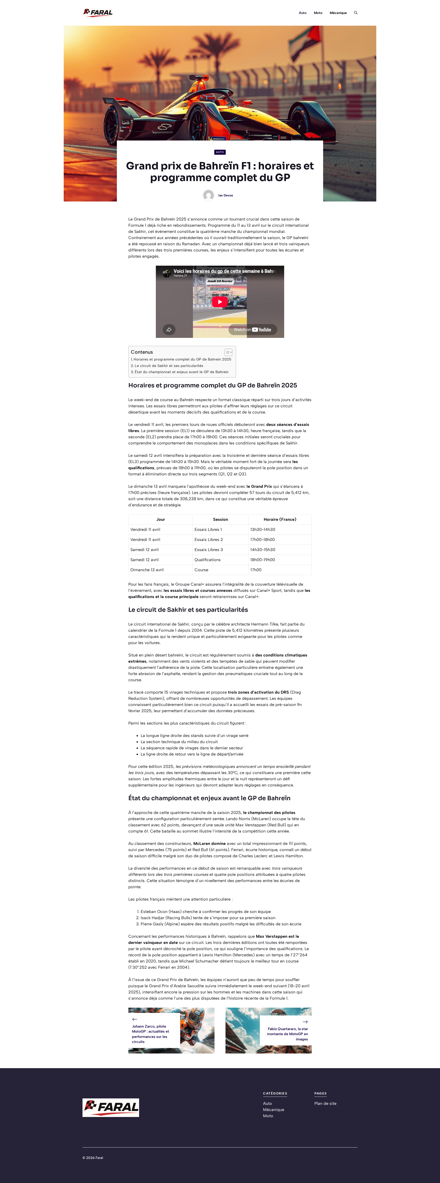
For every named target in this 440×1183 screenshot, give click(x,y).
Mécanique (338, 13)
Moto (318, 13)
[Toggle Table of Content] (226, 352)
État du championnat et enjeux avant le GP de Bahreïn (181, 372)
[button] (354, 12)
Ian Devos (225, 195)
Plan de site (325, 1103)
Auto (303, 13)
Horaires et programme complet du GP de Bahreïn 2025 (182, 359)
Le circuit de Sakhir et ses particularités (169, 366)
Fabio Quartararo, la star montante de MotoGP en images (287, 1034)
